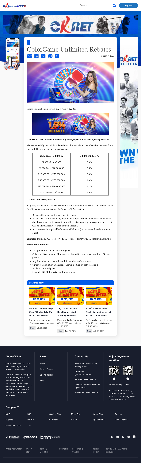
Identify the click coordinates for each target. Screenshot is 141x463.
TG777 (30, 425)
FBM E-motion (121, 420)
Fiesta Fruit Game (13, 425)
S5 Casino (53, 420)
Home (42, 363)
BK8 (29, 414)
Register (129, 5)
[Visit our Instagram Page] (117, 436)
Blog (42, 380)
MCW (8, 414)
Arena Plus (98, 414)
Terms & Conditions (58, 272)
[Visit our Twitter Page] (134, 436)
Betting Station (96, 450)
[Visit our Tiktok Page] (123, 436)
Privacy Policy (28, 450)
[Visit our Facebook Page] (112, 436)
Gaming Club (55, 414)
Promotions (64, 449)
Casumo (118, 414)
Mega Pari (75, 414)
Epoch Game (99, 420)
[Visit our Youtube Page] (128, 436)
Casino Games (46, 369)
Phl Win (30, 420)
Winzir (74, 420)
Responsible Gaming (77, 450)
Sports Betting (46, 375)
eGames (9, 420)
